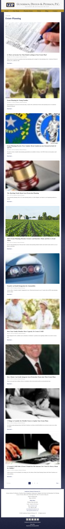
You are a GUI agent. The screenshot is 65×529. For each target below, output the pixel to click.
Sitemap (33, 515)
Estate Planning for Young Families (17, 100)
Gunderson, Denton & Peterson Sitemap (32, 522)
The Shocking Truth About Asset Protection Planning (23, 193)
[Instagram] (30, 519)
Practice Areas (28, 11)
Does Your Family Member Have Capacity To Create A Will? (25, 331)
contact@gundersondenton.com (32, 509)
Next (58, 483)
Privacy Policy (32, 524)
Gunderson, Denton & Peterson (21, 56)
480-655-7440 (34, 506)
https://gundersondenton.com (32, 510)
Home (6, 11)
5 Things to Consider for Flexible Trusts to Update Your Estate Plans (27, 421)
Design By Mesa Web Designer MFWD (32, 525)
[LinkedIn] (32, 519)
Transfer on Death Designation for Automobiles (21, 286)
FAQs (39, 11)
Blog (46, 11)
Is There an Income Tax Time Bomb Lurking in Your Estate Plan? (27, 55)
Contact (55, 11)
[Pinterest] (35, 519)
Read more (10, 63)
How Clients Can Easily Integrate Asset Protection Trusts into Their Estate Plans (31, 377)
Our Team (16, 11)
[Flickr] (27, 519)
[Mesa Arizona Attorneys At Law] (32, 4)
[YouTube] (38, 519)
